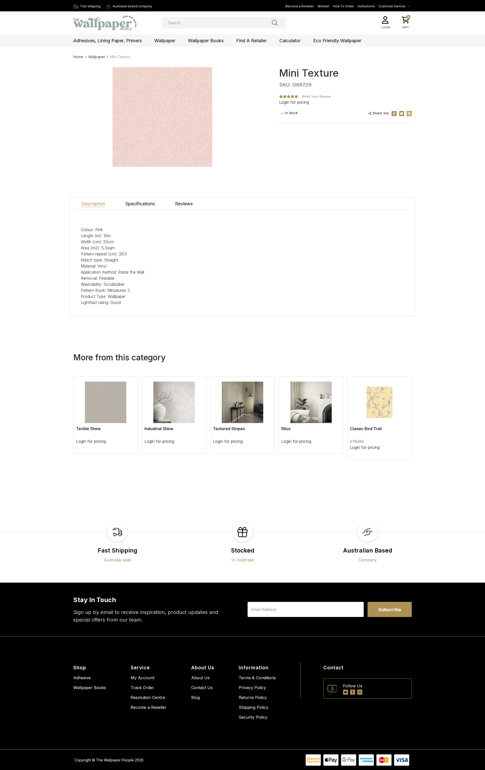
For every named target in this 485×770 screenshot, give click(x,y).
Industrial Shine (158, 428)
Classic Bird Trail (366, 428)
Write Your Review (316, 96)
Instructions (366, 6)
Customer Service (392, 6)
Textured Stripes (229, 428)
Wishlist (323, 6)
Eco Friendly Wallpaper (337, 40)
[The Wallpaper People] (104, 22)
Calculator (290, 40)
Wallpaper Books (206, 40)
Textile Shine (88, 428)
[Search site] (275, 22)
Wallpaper (164, 40)
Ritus (285, 428)
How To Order (343, 6)
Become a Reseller (299, 6)
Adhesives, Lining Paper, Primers (107, 40)
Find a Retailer (251, 40)
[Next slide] (399, 418)
